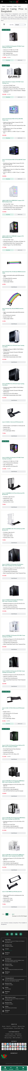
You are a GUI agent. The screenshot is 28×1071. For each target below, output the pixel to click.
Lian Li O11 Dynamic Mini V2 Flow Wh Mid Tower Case (12, 119)
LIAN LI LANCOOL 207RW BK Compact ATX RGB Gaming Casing (13, 236)
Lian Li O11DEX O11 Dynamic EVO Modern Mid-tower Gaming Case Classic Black (12, 565)
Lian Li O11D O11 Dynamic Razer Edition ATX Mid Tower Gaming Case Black (13, 746)
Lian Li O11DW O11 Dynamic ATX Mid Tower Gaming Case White (13, 46)
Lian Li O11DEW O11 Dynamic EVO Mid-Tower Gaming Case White (13, 636)
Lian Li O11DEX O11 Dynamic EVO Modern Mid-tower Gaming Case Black (12, 600)
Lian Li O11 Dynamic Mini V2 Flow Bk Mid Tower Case (14, 160)
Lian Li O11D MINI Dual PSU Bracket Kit (12, 891)
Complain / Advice (9, 1034)
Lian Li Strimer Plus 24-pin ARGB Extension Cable (12, 309)
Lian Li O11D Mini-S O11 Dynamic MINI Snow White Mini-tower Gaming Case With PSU (13, 855)
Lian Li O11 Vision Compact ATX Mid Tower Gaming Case (13, 82)
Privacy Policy (17, 1028)
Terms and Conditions (8, 1028)
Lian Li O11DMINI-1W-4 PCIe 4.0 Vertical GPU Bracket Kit (13, 529)
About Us (8, 1026)
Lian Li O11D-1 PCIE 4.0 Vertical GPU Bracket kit (13, 708)
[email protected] (8, 950)
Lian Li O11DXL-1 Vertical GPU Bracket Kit (12, 422)
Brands (3, 1026)
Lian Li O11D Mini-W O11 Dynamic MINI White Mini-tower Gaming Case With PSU (13, 818)
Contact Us (14, 1026)
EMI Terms (19, 1035)
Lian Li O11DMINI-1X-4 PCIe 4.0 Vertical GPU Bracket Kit (13, 493)
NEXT (13, 914)
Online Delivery (18, 1034)
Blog (22, 1028)
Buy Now (8, 60)
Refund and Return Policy (10, 1035)
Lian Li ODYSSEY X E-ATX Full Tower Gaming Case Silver (13, 346)
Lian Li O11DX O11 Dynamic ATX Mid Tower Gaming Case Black (13, 458)
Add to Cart (20, 60)
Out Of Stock (14, 287)
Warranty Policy (21, 1026)
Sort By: (12, 24)
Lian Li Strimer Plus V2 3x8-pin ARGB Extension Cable (14, 272)
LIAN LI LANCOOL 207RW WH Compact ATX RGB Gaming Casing (13, 201)
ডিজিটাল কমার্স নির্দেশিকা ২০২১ (17, 1037)
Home (3, 6)
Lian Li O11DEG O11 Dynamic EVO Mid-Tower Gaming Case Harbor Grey (13, 671)
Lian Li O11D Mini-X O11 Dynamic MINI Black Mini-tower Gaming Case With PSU (13, 781)
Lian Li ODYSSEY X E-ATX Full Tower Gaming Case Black (13, 384)
